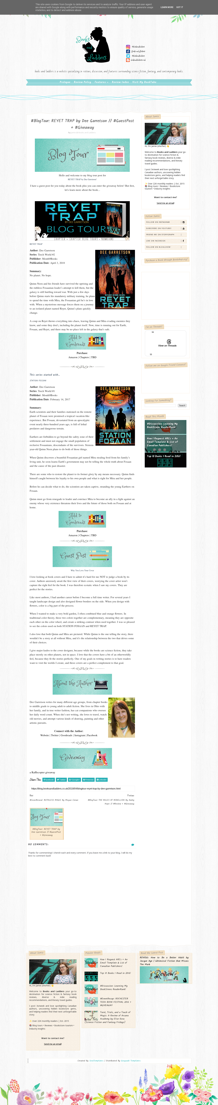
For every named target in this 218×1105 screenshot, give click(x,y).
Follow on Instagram (158, 222)
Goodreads (66, 735)
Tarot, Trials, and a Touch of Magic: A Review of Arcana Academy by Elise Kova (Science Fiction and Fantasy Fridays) (107, 1017)
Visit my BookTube (144, 82)
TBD (93, 357)
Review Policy (82, 82)
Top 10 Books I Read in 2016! (164, 456)
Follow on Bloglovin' (158, 247)
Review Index (120, 82)
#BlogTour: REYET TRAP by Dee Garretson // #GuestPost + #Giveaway (46, 832)
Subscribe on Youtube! (159, 228)
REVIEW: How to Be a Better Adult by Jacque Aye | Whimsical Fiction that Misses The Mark (164, 961)
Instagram (79, 735)
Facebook (92, 735)
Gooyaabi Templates (131, 1060)
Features (100, 82)
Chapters (84, 357)
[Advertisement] (82, 920)
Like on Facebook (156, 241)
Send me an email (165, 203)
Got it (179, 7)
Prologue (65, 82)
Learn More (167, 7)
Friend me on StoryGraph (160, 235)
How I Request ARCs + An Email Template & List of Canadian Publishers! (162, 442)
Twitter (55, 735)
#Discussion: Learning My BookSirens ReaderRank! (162, 426)
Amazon (72, 357)
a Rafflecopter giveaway (42, 772)
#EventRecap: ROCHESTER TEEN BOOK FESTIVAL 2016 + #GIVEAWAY (115, 1002)
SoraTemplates (96, 1060)
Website (44, 735)
